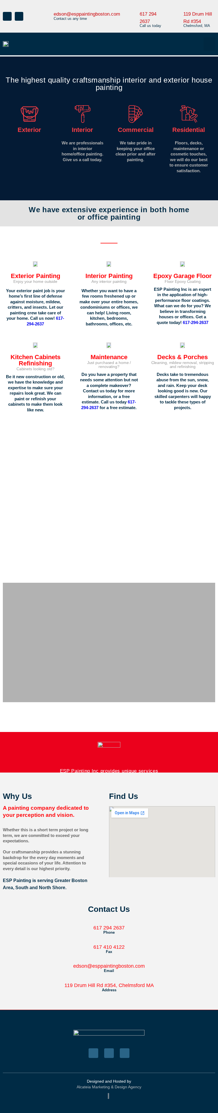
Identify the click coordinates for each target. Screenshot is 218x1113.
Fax (109, 952)
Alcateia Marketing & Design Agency (109, 1087)
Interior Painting (109, 275)
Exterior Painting (35, 275)
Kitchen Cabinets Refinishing (35, 360)
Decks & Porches (182, 357)
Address (109, 990)
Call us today (150, 26)
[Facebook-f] (7, 16)
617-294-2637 (195, 322)
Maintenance (109, 357)
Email (109, 971)
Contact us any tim (69, 18)
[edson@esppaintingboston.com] (47, 11)
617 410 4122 (109, 947)
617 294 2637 (109, 928)
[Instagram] (19, 16)
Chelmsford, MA (196, 26)
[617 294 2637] (134, 11)
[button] (209, 44)
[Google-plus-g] (124, 1053)
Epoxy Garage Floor (182, 275)
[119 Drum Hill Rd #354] (178, 11)
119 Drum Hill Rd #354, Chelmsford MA (109, 985)
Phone (109, 932)
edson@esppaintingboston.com (87, 14)
